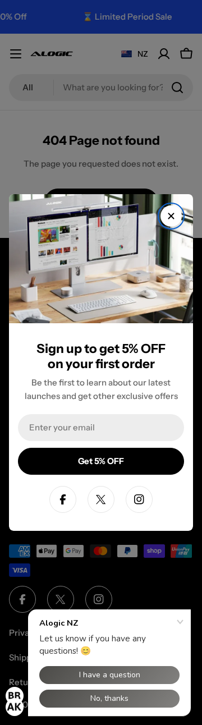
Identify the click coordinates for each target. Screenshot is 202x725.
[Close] (171, 216)
